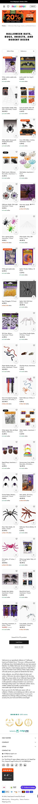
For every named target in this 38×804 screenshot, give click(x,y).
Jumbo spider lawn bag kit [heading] (26, 77)
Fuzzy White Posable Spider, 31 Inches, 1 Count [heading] (27, 334)
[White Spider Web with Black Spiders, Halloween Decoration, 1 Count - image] (10, 418)
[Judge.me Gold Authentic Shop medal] (19, 722)
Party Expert (10, 796)
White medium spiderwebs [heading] (9, 77)
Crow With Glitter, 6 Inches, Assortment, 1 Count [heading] (27, 141)
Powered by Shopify (19, 796)
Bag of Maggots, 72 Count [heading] (9, 301)
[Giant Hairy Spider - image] (28, 192)
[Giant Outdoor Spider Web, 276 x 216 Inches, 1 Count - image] (10, 95)
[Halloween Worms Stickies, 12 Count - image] (28, 515)
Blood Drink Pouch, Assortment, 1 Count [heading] (25, 592)
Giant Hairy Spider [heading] (25, 205)
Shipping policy (6, 802)
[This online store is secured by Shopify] (13, 787)
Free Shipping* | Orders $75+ (19, 2)
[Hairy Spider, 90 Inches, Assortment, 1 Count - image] (28, 482)
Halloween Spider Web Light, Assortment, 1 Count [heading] (10, 205)
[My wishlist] (8, 6)
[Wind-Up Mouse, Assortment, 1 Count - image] (28, 353)
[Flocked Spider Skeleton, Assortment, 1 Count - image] (10, 482)
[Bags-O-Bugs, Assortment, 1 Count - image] (10, 450)
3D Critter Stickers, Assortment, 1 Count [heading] (7, 334)
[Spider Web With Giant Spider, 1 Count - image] (28, 289)
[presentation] (10, 77)
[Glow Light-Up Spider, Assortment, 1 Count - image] (10, 224)
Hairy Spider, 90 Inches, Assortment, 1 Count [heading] (26, 495)
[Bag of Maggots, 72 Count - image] (10, 289)
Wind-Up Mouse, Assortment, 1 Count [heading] (27, 366)
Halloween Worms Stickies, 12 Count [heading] (28, 527)
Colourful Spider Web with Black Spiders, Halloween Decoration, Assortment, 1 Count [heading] (27, 108)
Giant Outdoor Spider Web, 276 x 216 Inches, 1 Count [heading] (9, 108)
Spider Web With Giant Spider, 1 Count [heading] (26, 302)
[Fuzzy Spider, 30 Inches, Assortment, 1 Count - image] (28, 611)
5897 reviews (7, 778)
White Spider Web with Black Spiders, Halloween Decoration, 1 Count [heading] (10, 431)
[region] (19, 1)
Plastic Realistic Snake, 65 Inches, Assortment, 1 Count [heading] (9, 366)
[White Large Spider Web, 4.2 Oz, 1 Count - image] (28, 547)
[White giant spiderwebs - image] (10, 257)
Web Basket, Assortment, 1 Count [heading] (27, 173)
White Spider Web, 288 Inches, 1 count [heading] (26, 237)
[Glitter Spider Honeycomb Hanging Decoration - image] (10, 128)
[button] (32, 6)
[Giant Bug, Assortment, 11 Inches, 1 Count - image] (10, 611)
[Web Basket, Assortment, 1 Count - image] (28, 160)
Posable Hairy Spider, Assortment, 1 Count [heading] (8, 592)
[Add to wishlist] (16, 56)
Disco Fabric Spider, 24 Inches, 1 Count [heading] (8, 527)
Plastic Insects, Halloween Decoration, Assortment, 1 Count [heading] (9, 173)
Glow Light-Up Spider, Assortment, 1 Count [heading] (8, 237)
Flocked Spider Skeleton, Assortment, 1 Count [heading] (8, 495)
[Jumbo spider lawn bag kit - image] (28, 65)
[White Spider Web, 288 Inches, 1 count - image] (28, 224)
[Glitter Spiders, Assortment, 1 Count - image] (28, 418)
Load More (19, 642)
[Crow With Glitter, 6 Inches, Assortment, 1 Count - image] (28, 128)
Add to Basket (16, 73)
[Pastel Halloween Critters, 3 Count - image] (28, 386)
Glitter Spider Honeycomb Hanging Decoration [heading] (9, 141)
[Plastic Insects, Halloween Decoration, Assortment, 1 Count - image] (10, 160)
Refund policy (6, 799)
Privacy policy (14, 799)
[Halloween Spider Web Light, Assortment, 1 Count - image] (10, 192)
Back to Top (19, 647)
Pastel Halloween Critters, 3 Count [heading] (27, 398)
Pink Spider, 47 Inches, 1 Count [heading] (8, 560)
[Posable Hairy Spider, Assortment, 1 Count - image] (10, 579)
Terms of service (24, 799)
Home (4, 26)
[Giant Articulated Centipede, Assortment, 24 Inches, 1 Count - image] (10, 386)
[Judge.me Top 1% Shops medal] (28, 722)
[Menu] (4, 6)
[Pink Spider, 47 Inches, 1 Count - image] (10, 547)
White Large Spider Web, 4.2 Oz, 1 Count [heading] (28, 560)
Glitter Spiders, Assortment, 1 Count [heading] (27, 431)
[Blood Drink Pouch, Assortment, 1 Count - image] (28, 579)
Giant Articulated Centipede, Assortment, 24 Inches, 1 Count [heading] (9, 398)
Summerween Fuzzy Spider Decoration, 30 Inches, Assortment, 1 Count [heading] (27, 463)
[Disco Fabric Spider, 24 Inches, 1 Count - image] (10, 515)
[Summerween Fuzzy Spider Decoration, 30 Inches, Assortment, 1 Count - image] (28, 450)
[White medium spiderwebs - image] (10, 65)
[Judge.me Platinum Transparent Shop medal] (10, 722)
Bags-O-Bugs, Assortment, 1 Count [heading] (9, 463)
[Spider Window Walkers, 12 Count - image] (28, 257)
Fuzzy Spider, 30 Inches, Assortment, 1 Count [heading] (26, 624)
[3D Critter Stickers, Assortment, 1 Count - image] (10, 321)
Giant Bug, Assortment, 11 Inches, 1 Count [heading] (9, 624)
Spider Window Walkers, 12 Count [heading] (27, 269)
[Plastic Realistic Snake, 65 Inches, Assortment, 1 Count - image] (10, 353)
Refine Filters (10, 51)
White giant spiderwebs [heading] (8, 269)
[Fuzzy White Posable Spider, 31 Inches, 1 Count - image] (28, 321)
